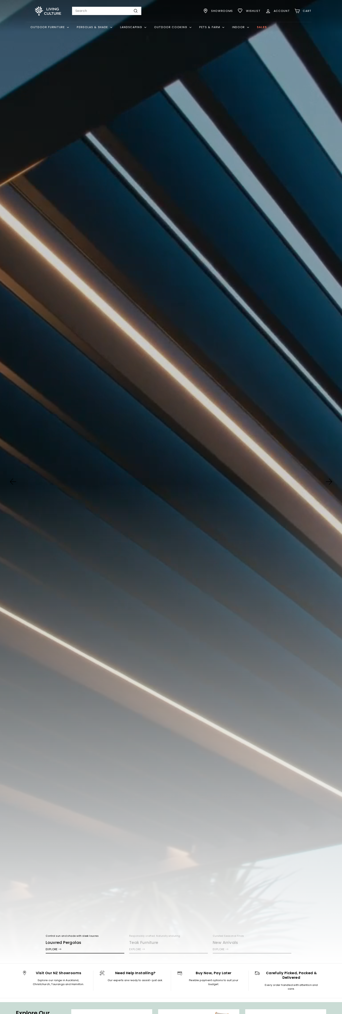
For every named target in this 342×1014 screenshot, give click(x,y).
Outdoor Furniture (48, 27)
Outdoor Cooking (171, 27)
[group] (171, 481)
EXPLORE (52, 949)
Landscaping (131, 27)
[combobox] (106, 11)
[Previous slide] (13, 482)
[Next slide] (329, 482)
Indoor (239, 27)
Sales (262, 27)
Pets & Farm (210, 27)
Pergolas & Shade (93, 27)
